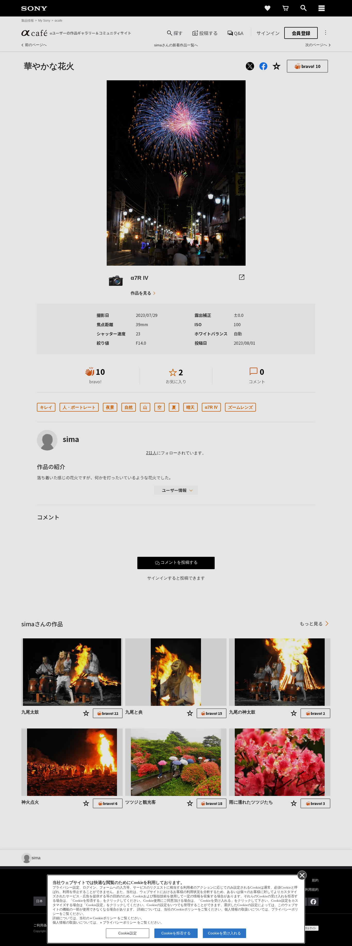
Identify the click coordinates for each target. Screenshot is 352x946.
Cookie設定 (127, 933)
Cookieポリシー (104, 918)
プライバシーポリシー (119, 922)
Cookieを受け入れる (224, 933)
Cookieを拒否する (176, 933)
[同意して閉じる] (301, 875)
